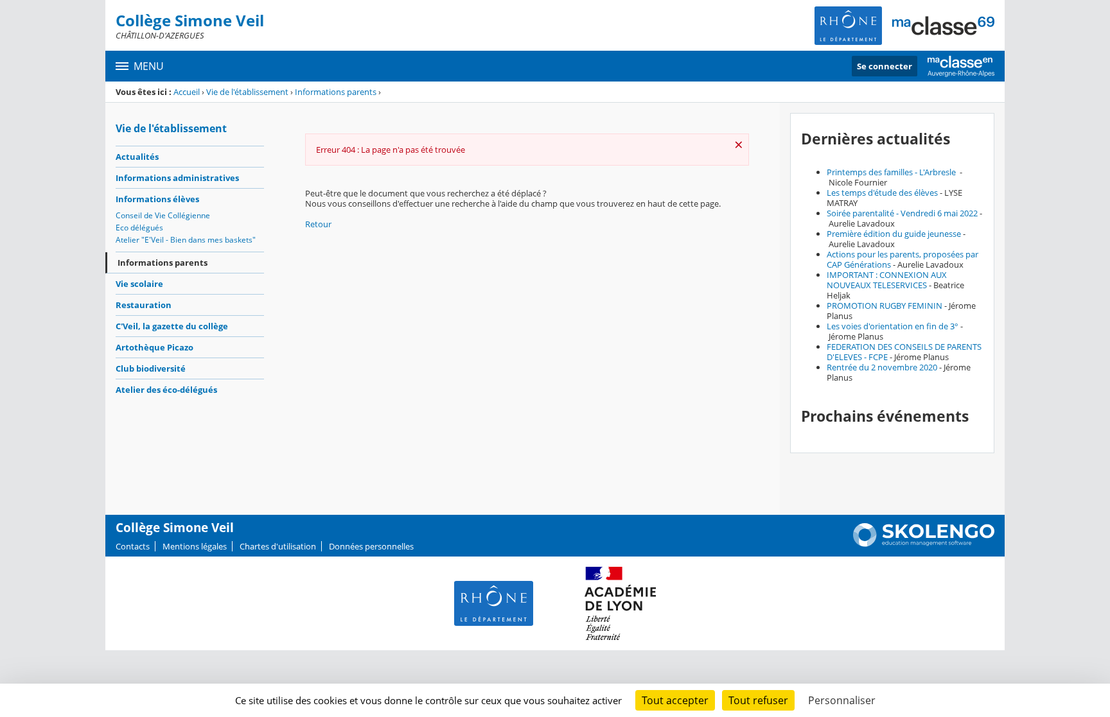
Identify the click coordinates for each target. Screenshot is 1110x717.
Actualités (137, 156)
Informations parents (335, 92)
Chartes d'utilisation (278, 546)
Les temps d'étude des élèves (882, 192)
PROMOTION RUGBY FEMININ (884, 305)
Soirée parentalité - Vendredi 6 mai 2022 (902, 213)
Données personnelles (371, 546)
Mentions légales (195, 546)
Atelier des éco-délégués (166, 389)
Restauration (144, 305)
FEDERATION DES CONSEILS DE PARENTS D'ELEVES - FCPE (904, 352)
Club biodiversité (151, 368)
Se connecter (884, 66)
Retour (318, 224)
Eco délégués (139, 227)
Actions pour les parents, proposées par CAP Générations (902, 259)
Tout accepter (675, 700)
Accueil (186, 92)
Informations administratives (177, 178)
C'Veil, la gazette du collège (172, 326)
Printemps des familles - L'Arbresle (892, 172)
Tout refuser (758, 700)
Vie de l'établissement (247, 92)
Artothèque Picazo (154, 347)
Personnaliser (842, 700)
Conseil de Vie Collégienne (163, 215)
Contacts (133, 546)
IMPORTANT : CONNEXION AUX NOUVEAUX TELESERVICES (887, 280)
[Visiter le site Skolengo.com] (923, 543)
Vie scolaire (139, 283)
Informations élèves (157, 199)
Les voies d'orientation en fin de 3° (892, 326)
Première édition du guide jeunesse (894, 233)
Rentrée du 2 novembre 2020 (882, 367)
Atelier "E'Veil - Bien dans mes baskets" (186, 239)
